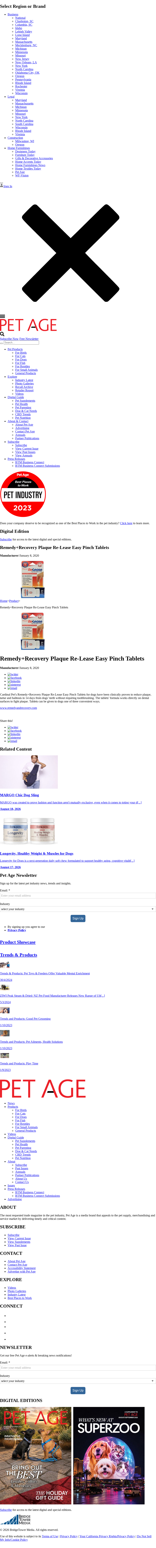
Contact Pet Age (25, 431)
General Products (25, 373)
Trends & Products (18, 954)
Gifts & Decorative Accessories (34, 158)
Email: (5, 890)
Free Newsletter (28, 338)
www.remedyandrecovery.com (18, 707)
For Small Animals (26, 369)
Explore (12, 376)
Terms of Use (50, 1536)
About (11, 1161)
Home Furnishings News (30, 165)
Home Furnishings (19, 148)
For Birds (21, 352)
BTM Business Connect (29, 462)
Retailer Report (24, 390)
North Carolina (24, 69)
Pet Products (15, 349)
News (11, 1103)
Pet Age (20, 172)
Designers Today (25, 151)
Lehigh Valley (23, 31)
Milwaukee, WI (24, 141)
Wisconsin (21, 93)
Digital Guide (16, 397)
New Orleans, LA (26, 62)
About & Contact (18, 421)
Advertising (22, 428)
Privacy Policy (17, 930)
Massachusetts (23, 41)
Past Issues (21, 1168)
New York (21, 65)
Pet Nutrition (23, 417)
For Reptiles (22, 366)
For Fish (20, 363)
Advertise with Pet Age (22, 1271)
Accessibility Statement (22, 1268)
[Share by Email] (12, 688)
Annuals (20, 434)
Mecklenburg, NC (26, 45)
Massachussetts (24, 103)
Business (13, 14)
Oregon (19, 76)
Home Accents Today (28, 161)
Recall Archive (24, 387)
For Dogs (21, 359)
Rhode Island (23, 83)
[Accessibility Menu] (1, 183)
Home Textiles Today (28, 168)
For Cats (20, 356)
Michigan (21, 48)
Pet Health (21, 404)
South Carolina (24, 124)
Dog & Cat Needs (26, 411)
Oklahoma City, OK (27, 72)
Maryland (21, 38)
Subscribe (13, 441)
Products (13, 1106)
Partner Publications (27, 438)
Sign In (7, 186)
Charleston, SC (24, 21)
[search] (1, 343)
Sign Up (78, 918)
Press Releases (16, 458)
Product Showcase (18, 942)
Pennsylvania (23, 79)
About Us (21, 1178)
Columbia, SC (23, 24)
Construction (15, 137)
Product (13, 600)
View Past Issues (25, 452)
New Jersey (22, 59)
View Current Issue (26, 448)
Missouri (20, 55)
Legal (11, 96)
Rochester (21, 86)
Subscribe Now (9, 338)
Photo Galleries (24, 383)
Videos (19, 393)
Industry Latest (24, 380)
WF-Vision (22, 175)
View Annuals (23, 455)
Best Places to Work (20, 1298)
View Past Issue (17, 1245)
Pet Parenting (23, 407)
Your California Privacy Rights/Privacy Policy (107, 1536)
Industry (5, 904)
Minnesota (21, 52)
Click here (126, 523)
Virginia (20, 89)
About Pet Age (24, 424)
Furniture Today (25, 154)
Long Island (22, 35)
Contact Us (22, 1182)
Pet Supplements (25, 400)
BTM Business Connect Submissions (37, 465)
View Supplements (19, 1241)
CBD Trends (23, 414)
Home (3, 600)
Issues (11, 1185)
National (20, 17)
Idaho (18, 28)
